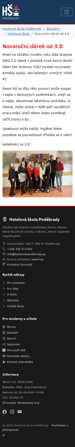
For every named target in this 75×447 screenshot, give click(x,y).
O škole (11, 294)
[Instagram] (12, 411)
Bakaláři (12, 333)
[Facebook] (4, 411)
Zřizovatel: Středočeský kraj (20, 403)
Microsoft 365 (15, 350)
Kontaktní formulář (19, 264)
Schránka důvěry (17, 356)
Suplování (13, 344)
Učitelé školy (15, 306)
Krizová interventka (19, 362)
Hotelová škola (19, 33)
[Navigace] (66, 12)
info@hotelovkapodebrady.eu (26, 254)
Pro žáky (12, 288)
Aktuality (53, 28)
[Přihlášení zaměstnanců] (3, 435)
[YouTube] (20, 411)
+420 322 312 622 (19, 249)
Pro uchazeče (15, 283)
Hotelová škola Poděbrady (21, 28)
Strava (11, 327)
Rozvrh (11, 338)
